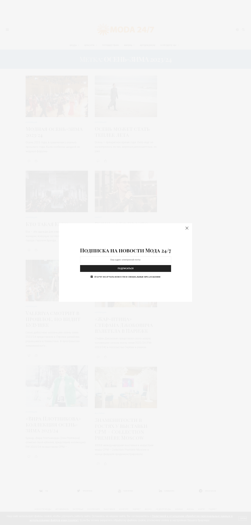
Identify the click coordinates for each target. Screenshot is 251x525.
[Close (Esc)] (187, 228)
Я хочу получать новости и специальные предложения (127, 277)
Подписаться (126, 268)
